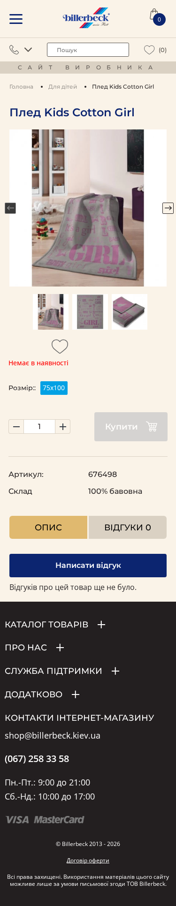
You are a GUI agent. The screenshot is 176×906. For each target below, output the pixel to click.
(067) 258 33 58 (37, 758)
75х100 (54, 387)
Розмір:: (22, 388)
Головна (21, 86)
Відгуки (127, 527)
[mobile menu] (16, 19)
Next (168, 208)
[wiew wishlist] (149, 50)
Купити (121, 427)
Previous (10, 208)
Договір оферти (88, 860)
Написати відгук (88, 565)
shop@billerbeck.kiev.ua (52, 736)
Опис (48, 527)
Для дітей (62, 86)
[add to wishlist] (60, 349)
